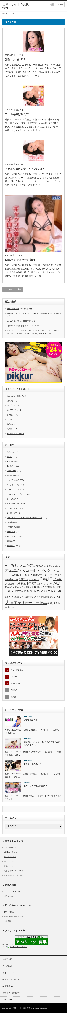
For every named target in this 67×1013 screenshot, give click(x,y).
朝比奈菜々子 (27, 587)
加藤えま (23, 579)
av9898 (9, 457)
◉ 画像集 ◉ (7, 986)
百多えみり (54, 591)
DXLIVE (14, 677)
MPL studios (9, 896)
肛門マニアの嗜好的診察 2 (17, 326)
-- (6, 565)
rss (52, 4)
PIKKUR (14, 690)
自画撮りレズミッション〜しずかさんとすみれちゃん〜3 (29, 313)
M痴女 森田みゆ (13, 309)
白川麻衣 (34, 591)
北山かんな (34, 579)
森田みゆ (39, 586)
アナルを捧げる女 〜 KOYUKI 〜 (25, 168)
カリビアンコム (13, 415)
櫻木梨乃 (50, 586)
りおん (57, 566)
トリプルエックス (14, 503)
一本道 (9, 522)
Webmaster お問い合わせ (17, 396)
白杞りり (43, 591)
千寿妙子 (46, 579)
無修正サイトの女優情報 (15, 6)
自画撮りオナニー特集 (28, 603)
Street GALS (11, 471)
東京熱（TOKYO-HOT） (16, 429)
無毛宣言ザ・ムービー (15, 434)
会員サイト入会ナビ (11, 979)
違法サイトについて (11, 993)
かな (36, 566)
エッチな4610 (12, 485)
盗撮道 (9, 541)
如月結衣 (12, 584)
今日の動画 (7, 966)
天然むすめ (11, 424)
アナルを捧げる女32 (17, 114)
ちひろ (51, 566)
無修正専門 (7, 959)
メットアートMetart (12, 891)
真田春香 (19, 596)
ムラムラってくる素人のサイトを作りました (24, 518)
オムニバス (15, 570)
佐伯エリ (13, 579)
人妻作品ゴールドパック (43, 575)
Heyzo (9, 461)
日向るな (9, 587)
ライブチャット (13, 405)
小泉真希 (31, 583)
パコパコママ (12, 419)
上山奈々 (24, 574)
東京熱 (13, 697)
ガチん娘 (19, 55)
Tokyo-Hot (11, 475)
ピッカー (10, 513)
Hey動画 (19, 164)
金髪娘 (51, 603)
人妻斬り (10, 527)
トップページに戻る (13, 289)
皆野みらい (9, 597)
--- (9, 565)
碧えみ (37, 597)
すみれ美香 (43, 566)
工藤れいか (41, 584)
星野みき (17, 587)
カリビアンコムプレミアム (17, 494)
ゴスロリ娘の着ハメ (15, 321)
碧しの (44, 597)
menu (60, 4)
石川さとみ (29, 597)
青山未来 (11, 607)
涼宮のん (19, 591)
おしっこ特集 (22, 565)
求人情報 (7, 921)
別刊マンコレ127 (15, 59)
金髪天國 (10, 546)
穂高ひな (51, 597)
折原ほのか (54, 583)
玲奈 (26, 591)
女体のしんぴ (12, 536)
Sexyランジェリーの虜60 (20, 259)
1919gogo (10, 452)
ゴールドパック (38, 570)
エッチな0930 (12, 480)
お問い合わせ (12, 401)
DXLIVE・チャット (14, 410)
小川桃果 (21, 583)
